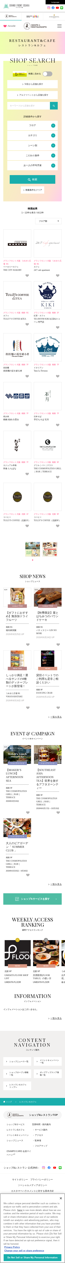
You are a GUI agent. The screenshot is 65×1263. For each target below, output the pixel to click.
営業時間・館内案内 (41, 1124)
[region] (32, 1228)
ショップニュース (15, 1140)
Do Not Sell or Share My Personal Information (32, 1257)
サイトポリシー (20, 1179)
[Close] (61, 1198)
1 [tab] (32, 560)
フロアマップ (41, 1146)
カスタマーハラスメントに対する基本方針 (32, 1191)
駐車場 (38, 1140)
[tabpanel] (32, 549)
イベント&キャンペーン (18, 1135)
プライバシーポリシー (41, 1179)
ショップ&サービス (16, 1124)
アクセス (39, 1135)
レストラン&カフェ (16, 1130)
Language (55, 2)
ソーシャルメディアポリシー (32, 1185)
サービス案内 (41, 1130)
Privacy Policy (12, 1247)
